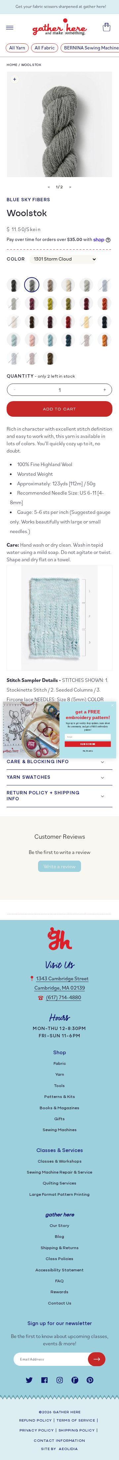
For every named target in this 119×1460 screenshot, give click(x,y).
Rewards (59, 1292)
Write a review (59, 866)
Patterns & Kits (59, 1097)
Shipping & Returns (60, 1248)
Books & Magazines (59, 1108)
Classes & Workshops (60, 1161)
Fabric (60, 1064)
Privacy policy (37, 1430)
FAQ (59, 1281)
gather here (67, 1412)
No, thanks (88, 750)
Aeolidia (68, 1449)
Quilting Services (59, 1183)
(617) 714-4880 (63, 997)
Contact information (59, 1441)
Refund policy (35, 1421)
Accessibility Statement (59, 1270)
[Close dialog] (112, 705)
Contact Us (59, 1303)
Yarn (59, 1074)
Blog (59, 1237)
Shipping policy (77, 1430)
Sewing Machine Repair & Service (59, 1172)
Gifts (59, 1119)
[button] (59, 761)
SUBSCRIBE (88, 744)
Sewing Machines (60, 1130)
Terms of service (76, 1421)
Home (12, 65)
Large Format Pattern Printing (59, 1194)
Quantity (20, 376)
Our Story (59, 1226)
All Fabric (45, 47)
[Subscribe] (96, 1359)
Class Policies (59, 1259)
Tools (59, 1086)
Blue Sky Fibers (28, 200)
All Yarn (17, 47)
